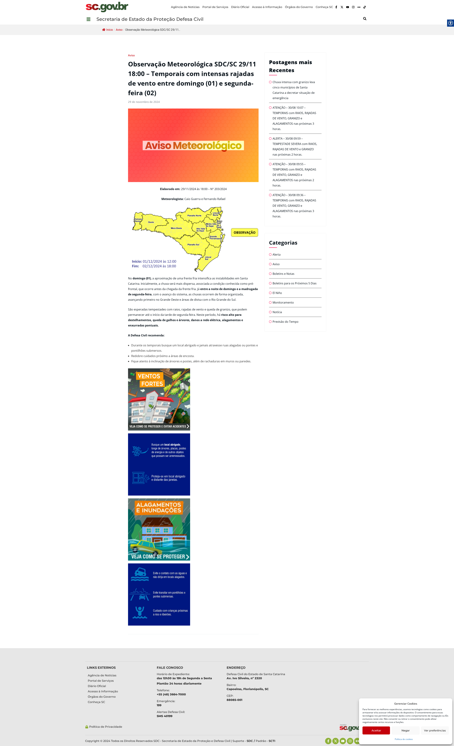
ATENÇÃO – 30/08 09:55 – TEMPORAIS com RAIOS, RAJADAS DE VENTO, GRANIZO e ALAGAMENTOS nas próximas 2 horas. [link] (294, 174)
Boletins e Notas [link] (283, 274)
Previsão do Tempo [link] (285, 322)
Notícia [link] (277, 312)
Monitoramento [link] (283, 302)
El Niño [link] (277, 293)
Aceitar (376, 730)
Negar (406, 730)
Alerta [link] (277, 254)
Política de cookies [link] (404, 739)
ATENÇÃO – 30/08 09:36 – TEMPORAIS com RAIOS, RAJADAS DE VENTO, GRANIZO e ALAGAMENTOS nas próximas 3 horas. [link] (294, 205)
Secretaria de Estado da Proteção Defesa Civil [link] (149, 19)
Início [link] (109, 29)
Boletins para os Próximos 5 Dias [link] (295, 283)
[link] (107, 7)
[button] (90, 19)
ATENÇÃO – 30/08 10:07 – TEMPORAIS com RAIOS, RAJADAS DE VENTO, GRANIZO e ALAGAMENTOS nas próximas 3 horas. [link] (294, 118)
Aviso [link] (119, 29)
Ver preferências (435, 730)
